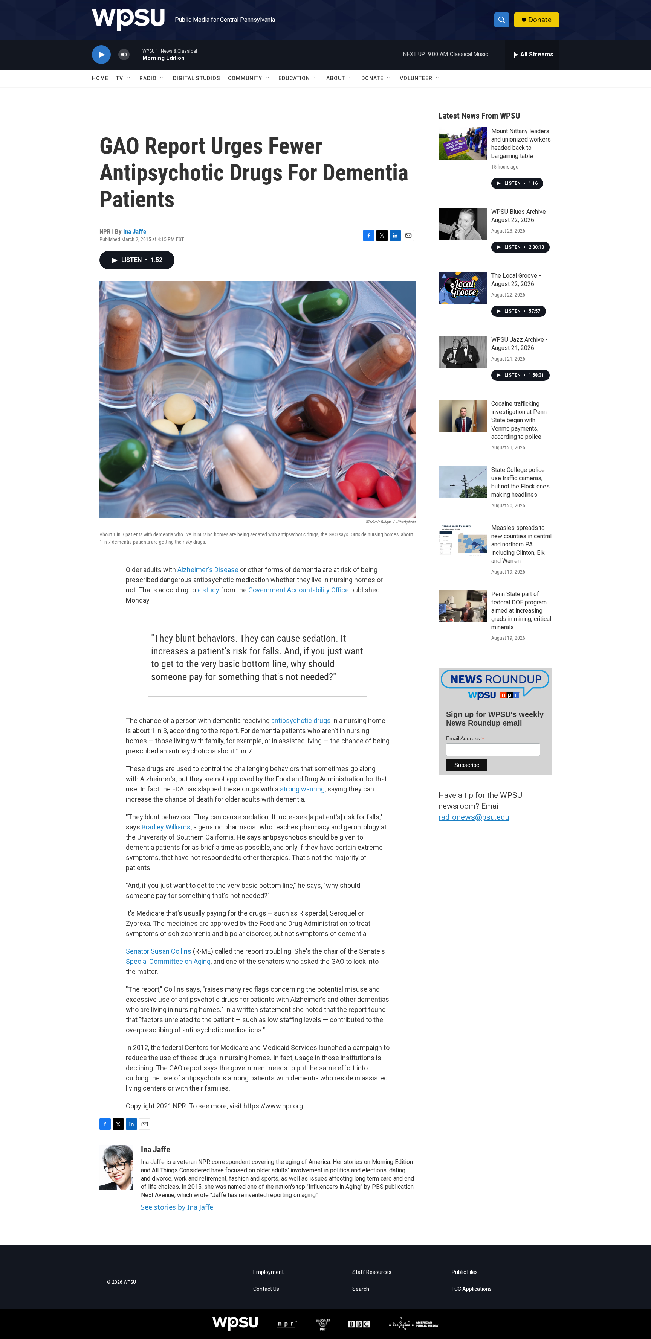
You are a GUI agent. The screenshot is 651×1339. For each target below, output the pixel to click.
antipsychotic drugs (301, 720)
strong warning (302, 789)
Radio (148, 78)
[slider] (136, 54)
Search (360, 1289)
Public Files (465, 1272)
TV (119, 78)
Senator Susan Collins (158, 951)
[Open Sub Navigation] (129, 78)
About (335, 78)
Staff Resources (371, 1272)
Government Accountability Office (298, 590)
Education (294, 78)
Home (100, 78)
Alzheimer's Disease (207, 570)
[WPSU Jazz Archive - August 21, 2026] (463, 352)
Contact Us (266, 1289)
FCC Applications (472, 1289)
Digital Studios (196, 78)
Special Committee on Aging (168, 961)
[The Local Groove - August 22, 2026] (463, 288)
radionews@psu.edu (474, 817)
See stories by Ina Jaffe (177, 1206)
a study (208, 590)
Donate (540, 20)
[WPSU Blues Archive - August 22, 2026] (463, 224)
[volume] (124, 54)
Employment (268, 1272)
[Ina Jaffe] (116, 1167)
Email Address (465, 738)
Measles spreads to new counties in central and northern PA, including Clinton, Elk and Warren (521, 544)
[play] (101, 54)
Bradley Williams (166, 827)
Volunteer (416, 78)
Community (245, 78)
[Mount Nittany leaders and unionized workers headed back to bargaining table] (463, 143)
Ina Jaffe (134, 231)
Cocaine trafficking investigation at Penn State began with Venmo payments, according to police (519, 420)
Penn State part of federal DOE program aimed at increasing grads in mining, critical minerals (521, 610)
